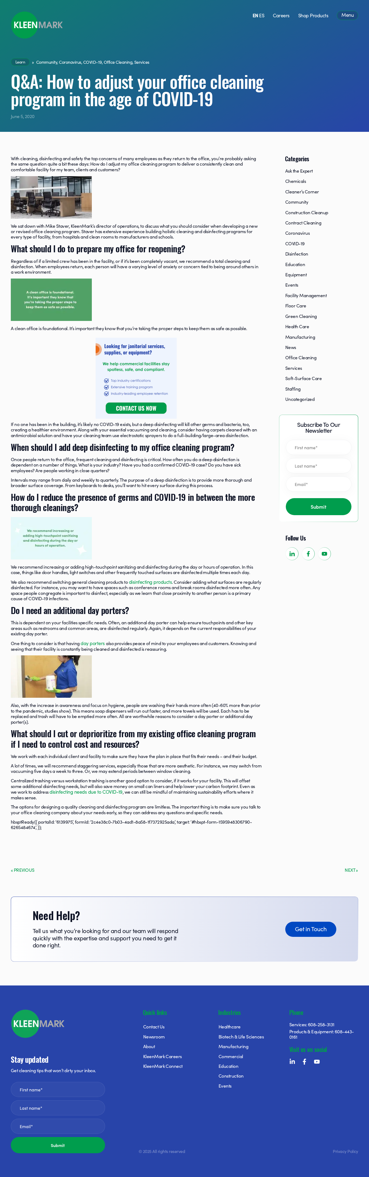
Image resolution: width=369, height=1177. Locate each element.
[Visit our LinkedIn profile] (292, 553)
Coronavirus (70, 62)
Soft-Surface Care (303, 378)
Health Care (297, 326)
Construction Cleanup (306, 212)
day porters (93, 643)
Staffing (293, 388)
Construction (231, 1075)
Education (295, 264)
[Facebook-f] (304, 1062)
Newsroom (154, 1036)
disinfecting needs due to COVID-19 (86, 791)
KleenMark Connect (163, 1066)
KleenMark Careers (162, 1056)
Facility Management (306, 295)
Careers (281, 15)
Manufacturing (300, 337)
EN (255, 15)
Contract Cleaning (303, 222)
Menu (347, 14)
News (290, 347)
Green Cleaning (301, 316)
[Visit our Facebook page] (308, 553)
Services (141, 62)
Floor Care (295, 305)
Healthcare (230, 1026)
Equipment (296, 274)
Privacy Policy (345, 1151)
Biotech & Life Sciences (241, 1036)
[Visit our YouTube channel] (324, 553)
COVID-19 (92, 62)
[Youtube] (317, 1062)
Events (291, 284)
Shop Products (313, 15)
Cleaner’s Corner (302, 191)
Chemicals (295, 181)
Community (46, 62)
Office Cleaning (118, 62)
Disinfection (296, 253)
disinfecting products (150, 581)
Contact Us (154, 1026)
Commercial (231, 1056)
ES (261, 15)
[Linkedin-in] (292, 1062)
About (149, 1046)
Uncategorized (299, 399)
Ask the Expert (299, 170)
